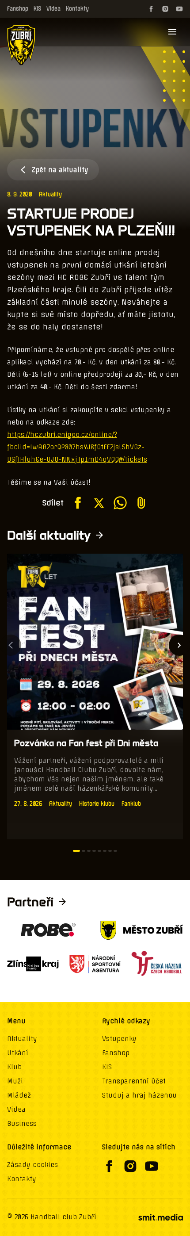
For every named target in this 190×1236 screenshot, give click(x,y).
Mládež (19, 1095)
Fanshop (17, 8)
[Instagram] (165, 8)
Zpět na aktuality (60, 170)
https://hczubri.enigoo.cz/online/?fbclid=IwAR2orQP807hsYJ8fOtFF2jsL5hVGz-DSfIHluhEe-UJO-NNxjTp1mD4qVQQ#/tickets (77, 447)
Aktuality (50, 194)
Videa (53, 8)
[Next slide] (179, 645)
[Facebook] (151, 8)
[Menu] (172, 31)
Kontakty (77, 8)
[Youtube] (179, 8)
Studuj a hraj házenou (139, 1095)
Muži (15, 1081)
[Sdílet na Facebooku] (78, 503)
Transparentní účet (134, 1081)
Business (22, 1124)
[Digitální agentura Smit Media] (160, 1217)
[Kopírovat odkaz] (141, 503)
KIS (37, 8)
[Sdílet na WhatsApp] (120, 503)
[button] (76, 851)
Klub (14, 1067)
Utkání (17, 1053)
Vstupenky (119, 1039)
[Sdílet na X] (99, 503)
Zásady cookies (32, 1165)
